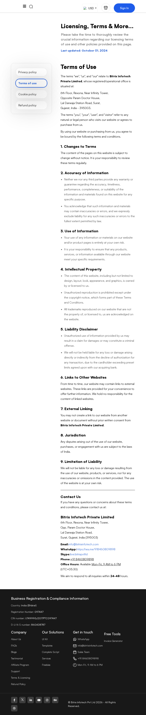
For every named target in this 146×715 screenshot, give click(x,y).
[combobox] (90, 8)
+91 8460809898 (88, 658)
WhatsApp (83, 639)
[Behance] (55, 700)
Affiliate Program (20, 664)
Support (15, 671)
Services (46, 658)
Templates (47, 645)
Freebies (46, 664)
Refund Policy (18, 684)
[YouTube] (39, 700)
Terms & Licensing (20, 677)
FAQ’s (14, 645)
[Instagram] (47, 700)
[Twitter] (22, 700)
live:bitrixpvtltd (79, 554)
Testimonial (17, 658)
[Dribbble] (14, 708)
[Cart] (105, 7)
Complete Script (50, 651)
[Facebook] (14, 700)
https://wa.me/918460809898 (96, 549)
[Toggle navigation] (24, 6)
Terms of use (27, 83)
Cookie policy (27, 94)
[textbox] (89, 8)
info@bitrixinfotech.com (84, 544)
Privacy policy (27, 72)
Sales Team (84, 651)
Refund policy (27, 105)
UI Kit (45, 639)
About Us (16, 639)
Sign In (124, 8)
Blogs (14, 651)
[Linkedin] (30, 700)
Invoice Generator (113, 640)
